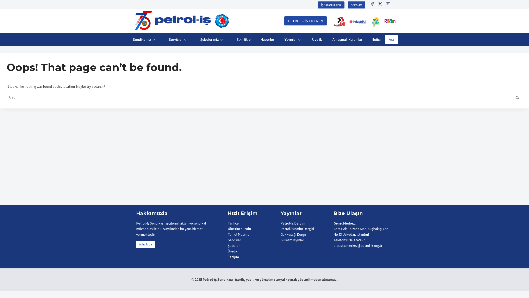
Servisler (176, 39)
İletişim (378, 39)
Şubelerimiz (209, 39)
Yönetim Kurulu (239, 229)
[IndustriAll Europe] (357, 21)
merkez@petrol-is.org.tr (364, 245)
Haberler (267, 39)
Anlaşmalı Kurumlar (347, 39)
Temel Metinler (239, 234)
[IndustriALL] (339, 22)
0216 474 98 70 (356, 240)
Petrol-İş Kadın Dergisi (297, 229)
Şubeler (234, 245)
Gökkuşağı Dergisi (294, 234)
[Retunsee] (376, 22)
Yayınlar (290, 39)
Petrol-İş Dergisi (293, 223)
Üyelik (317, 39)
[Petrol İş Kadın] (390, 20)
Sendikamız (142, 39)
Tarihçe (233, 223)
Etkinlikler (244, 39)
